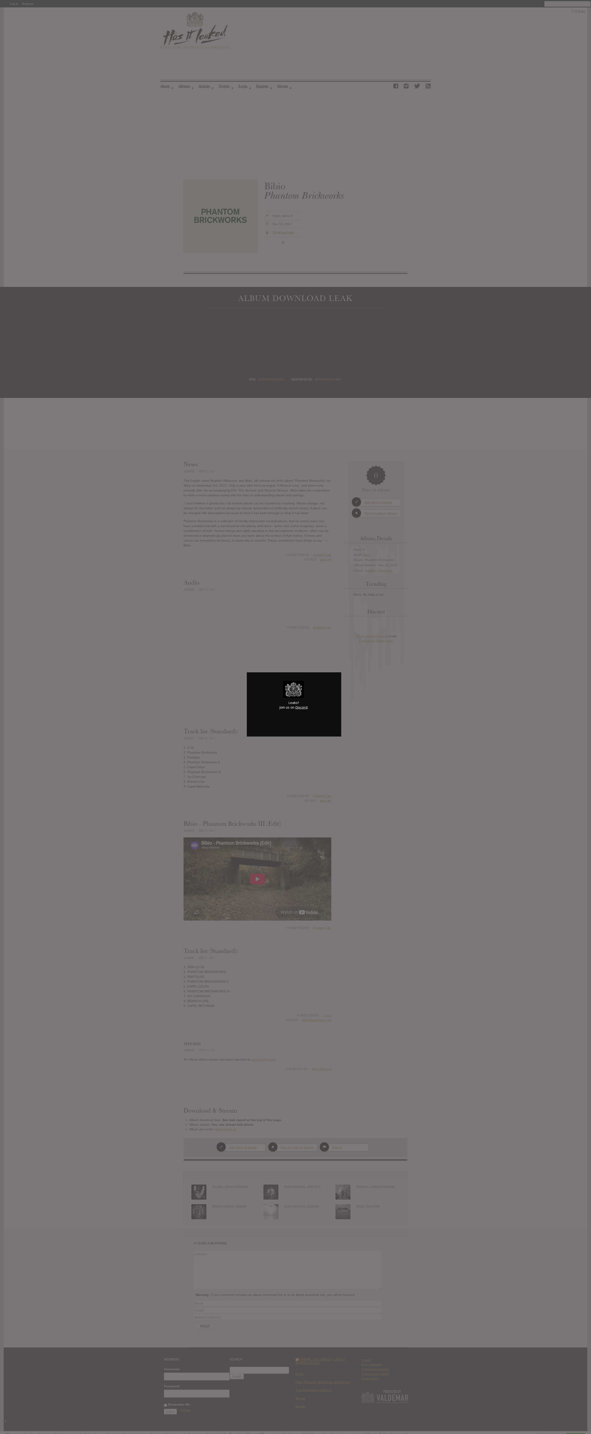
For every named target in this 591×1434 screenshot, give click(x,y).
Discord (301, 707)
